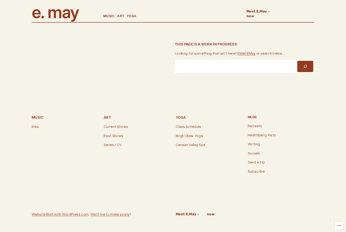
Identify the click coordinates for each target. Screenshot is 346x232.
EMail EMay (246, 53)
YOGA (131, 15)
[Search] (305, 66)
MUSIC (109, 15)
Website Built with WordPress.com (60, 214)
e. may (55, 12)
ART (120, 15)
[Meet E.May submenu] (269, 11)
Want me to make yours (109, 214)
